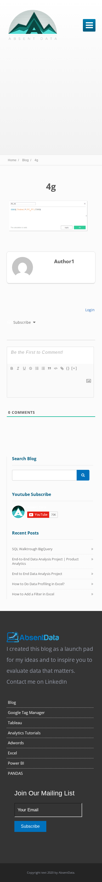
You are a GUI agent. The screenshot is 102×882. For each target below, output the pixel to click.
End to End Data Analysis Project (37, 573)
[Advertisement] (51, 98)
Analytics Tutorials (24, 732)
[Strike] (30, 368)
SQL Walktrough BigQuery (32, 549)
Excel (12, 752)
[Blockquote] (49, 368)
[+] (74, 368)
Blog (12, 702)
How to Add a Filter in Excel (33, 594)
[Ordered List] (36, 368)
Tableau (15, 722)
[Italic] (18, 368)
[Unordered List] (43, 368)
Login (89, 309)
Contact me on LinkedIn (37, 681)
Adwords (16, 742)
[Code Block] (55, 368)
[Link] (62, 368)
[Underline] (24, 368)
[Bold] (11, 368)
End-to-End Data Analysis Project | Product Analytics (45, 561)
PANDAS (15, 773)
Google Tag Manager (26, 712)
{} (68, 368)
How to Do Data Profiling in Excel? (38, 583)
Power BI (16, 763)
